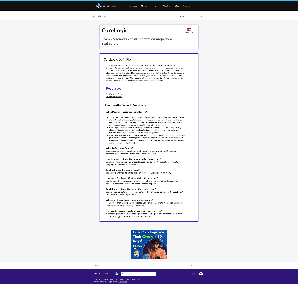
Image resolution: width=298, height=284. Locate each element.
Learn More (123, 282)
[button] (154, 6)
